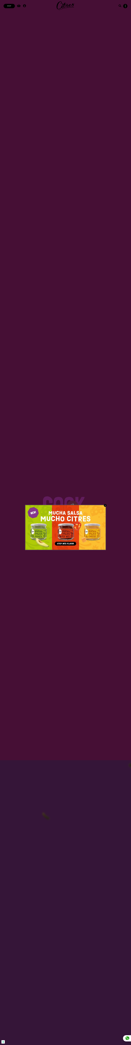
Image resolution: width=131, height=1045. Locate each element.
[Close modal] (105, 505)
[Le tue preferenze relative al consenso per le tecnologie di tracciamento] (3, 1042)
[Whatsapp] (127, 1038)
